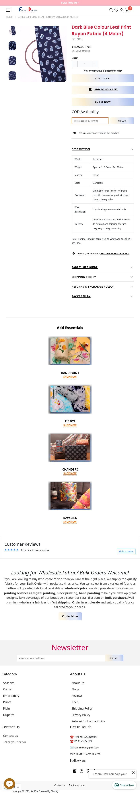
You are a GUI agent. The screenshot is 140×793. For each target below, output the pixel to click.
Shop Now (70, 376)
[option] (43, 54)
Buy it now (103, 102)
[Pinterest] (88, 771)
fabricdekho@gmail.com (86, 747)
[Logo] (27, 10)
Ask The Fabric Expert (114, 253)
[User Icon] (121, 10)
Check (122, 120)
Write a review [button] (126, 551)
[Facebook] (74, 771)
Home (9, 16)
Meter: (75, 57)
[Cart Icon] (127, 10)
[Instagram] (81, 771)
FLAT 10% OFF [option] (70, 3)
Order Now (70, 616)
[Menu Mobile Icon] (8, 10)
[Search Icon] (111, 10)
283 (81, 133)
